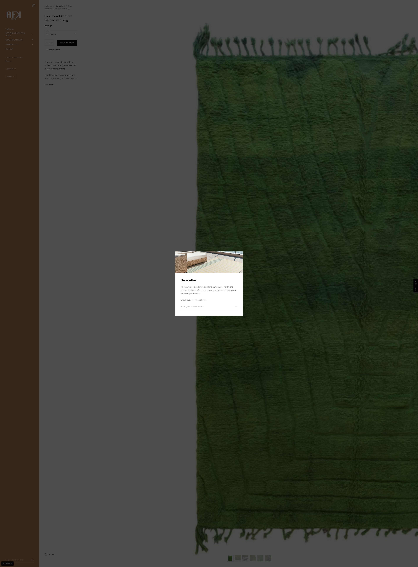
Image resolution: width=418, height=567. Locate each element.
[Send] (236, 307)
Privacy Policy (200, 300)
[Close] (239, 254)
